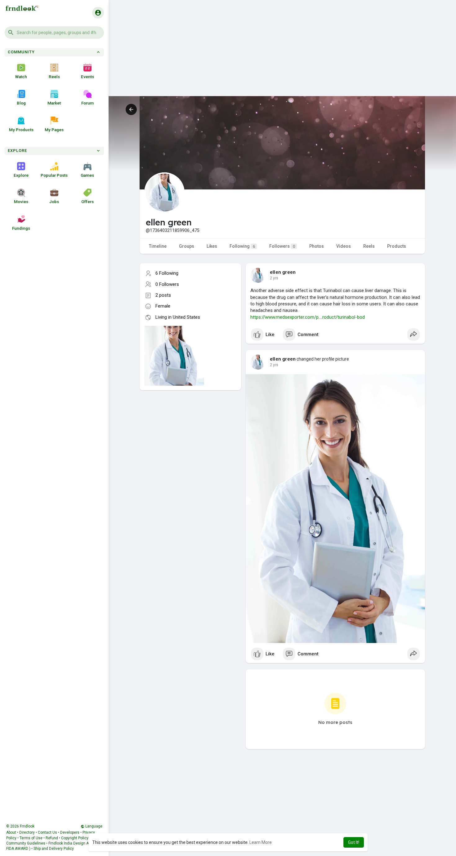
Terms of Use (31, 838)
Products (396, 246)
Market (54, 102)
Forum (87, 102)
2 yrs (274, 278)
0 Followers (167, 284)
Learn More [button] (260, 842)
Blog (21, 102)
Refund (52, 838)
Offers (87, 201)
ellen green (283, 272)
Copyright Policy (74, 838)
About (11, 832)
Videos (343, 246)
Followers (282, 246)
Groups (186, 246)
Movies (21, 201)
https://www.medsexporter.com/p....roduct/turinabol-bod (307, 317)
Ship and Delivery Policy (54, 848)
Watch (21, 76)
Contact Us (47, 832)
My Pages (54, 129)
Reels (54, 76)
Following (242, 246)
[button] (54, 32)
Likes (212, 246)
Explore (21, 175)
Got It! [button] (353, 842)
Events (87, 76)
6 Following (166, 273)
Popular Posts (54, 175)
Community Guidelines (25, 843)
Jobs (54, 201)
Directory (27, 832)
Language (93, 826)
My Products (21, 129)
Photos (316, 246)
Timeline (158, 246)
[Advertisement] (282, 52)
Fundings (21, 228)
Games (87, 175)
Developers (69, 832)
